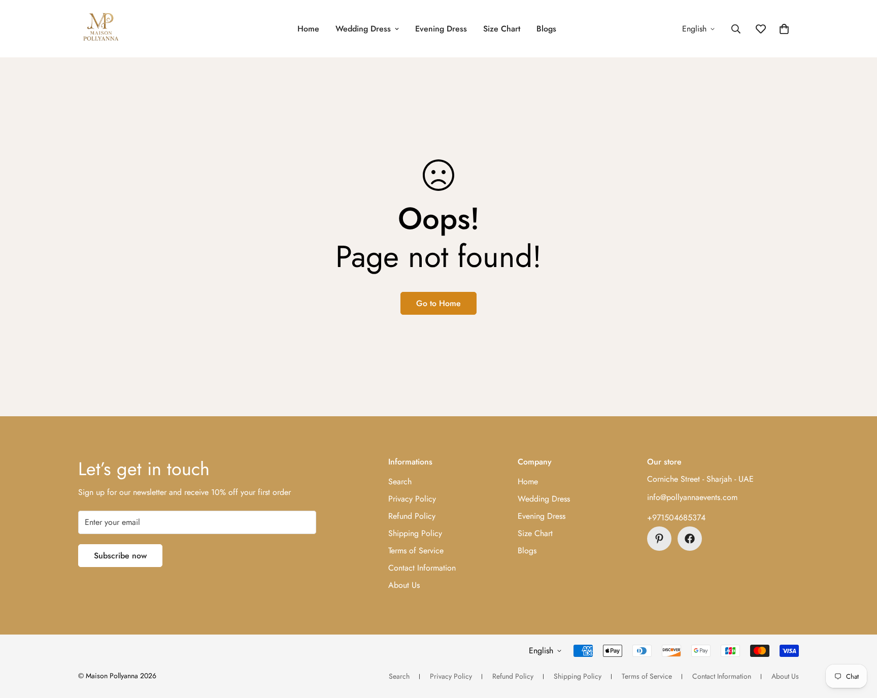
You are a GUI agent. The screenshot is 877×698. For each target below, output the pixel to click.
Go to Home (438, 303)
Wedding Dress (363, 29)
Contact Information (422, 568)
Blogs (546, 29)
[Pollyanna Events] (101, 28)
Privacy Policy (412, 499)
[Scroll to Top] (857, 642)
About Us (404, 585)
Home (308, 29)
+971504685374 (676, 517)
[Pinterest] (659, 538)
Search (400, 481)
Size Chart (501, 29)
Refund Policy (411, 516)
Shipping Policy (415, 533)
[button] (784, 29)
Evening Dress (441, 29)
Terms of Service (416, 550)
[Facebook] (690, 538)
